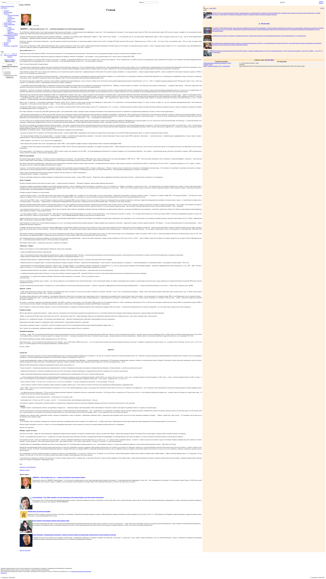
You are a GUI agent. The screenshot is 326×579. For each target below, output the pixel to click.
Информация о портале (11, 35)
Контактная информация (11, 37)
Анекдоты (10, 32)
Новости (6, 14)
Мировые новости (12, 33)
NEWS (212, 8)
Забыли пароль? (321, 2)
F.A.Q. (9, 41)
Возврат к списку (25, 470)
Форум (14, 53)
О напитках (10, 29)
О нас (9, 39)
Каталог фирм (8, 12)
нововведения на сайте (10, 75)
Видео (6, 44)
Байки (9, 30)
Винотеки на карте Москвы (28, 467)
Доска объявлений (9, 24)
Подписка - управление (11, 46)
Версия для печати (25, 550)
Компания (3, 53)
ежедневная (7, 72)
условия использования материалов (80, 571)
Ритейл (9, 20)
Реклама (6, 43)
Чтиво (6, 26)
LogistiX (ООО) (207, 64)
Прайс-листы (8, 23)
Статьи (9, 27)
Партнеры (8, 53)
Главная (6, 10)
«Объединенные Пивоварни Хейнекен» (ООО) (217, 63)
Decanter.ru (4, 573)
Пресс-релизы (11, 21)
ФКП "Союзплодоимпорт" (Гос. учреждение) (216, 66)
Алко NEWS (11, 18)
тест (11, 53)
